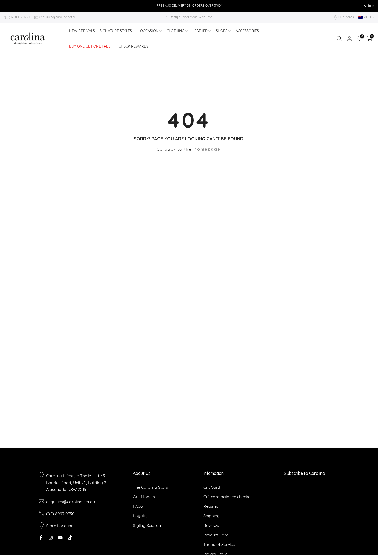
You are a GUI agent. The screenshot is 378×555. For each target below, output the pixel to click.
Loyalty (140, 515)
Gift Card (211, 487)
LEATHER (200, 31)
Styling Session (147, 525)
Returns (210, 506)
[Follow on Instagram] (50, 538)
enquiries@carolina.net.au (57, 17)
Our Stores (346, 17)
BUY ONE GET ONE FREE (89, 46)
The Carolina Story (150, 487)
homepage (207, 149)
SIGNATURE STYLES (116, 31)
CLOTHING (175, 31)
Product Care (215, 535)
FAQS (138, 506)
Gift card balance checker (227, 496)
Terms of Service (219, 544)
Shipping (211, 515)
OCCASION (149, 31)
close (10, 5)
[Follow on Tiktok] (70, 538)
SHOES (221, 31)
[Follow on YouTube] (60, 538)
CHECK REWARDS (133, 46)
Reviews (211, 525)
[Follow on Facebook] (41, 538)
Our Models (144, 496)
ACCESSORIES (247, 31)
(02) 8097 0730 (19, 17)
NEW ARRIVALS (82, 31)
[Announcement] (189, 5)
